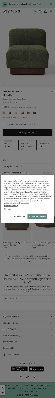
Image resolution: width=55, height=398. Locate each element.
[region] (27, 199)
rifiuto (40, 201)
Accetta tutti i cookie (37, 216)
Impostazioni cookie (17, 216)
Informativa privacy (11, 206)
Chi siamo (7, 209)
